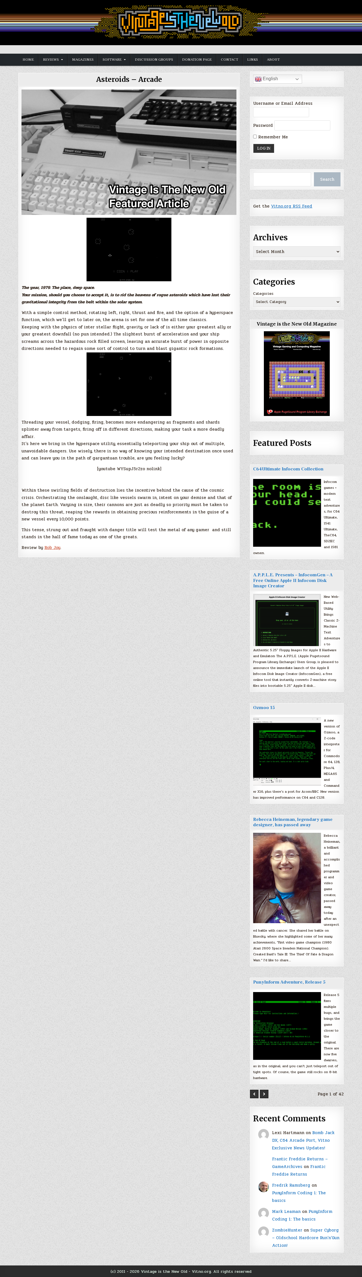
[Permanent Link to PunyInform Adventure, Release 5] (287, 1026)
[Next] (264, 1094)
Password (263, 125)
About (273, 59)
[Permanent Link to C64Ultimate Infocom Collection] (287, 513)
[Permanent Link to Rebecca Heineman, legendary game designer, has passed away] (287, 878)
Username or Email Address (283, 103)
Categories (263, 294)
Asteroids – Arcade (129, 79)
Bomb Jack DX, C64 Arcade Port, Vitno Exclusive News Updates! (303, 1140)
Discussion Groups (154, 59)
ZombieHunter (287, 1230)
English (270, 78)
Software (112, 59)
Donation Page (197, 59)
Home (28, 59)
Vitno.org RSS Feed (291, 206)
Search (327, 179)
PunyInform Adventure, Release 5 (289, 982)
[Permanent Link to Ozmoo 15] (287, 751)
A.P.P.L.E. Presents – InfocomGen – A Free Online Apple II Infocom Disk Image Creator (293, 580)
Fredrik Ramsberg (291, 1185)
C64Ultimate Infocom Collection (288, 469)
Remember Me (272, 137)
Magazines (83, 59)
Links (252, 59)
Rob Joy (52, 547)
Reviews (51, 59)
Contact (229, 59)
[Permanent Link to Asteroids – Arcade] (128, 152)
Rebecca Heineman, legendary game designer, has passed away (293, 822)
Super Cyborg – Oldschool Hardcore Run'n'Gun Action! (305, 1238)
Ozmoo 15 (264, 708)
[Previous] (254, 1094)
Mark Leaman (286, 1211)
